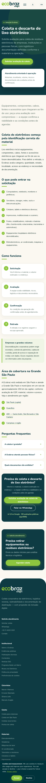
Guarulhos (10, 408)
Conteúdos (6, 658)
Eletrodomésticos (8, 738)
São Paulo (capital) (13, 402)
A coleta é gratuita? (13, 444)
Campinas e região (13, 423)
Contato (4, 634)
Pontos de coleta (8, 724)
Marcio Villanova (8, 689)
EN (42, 4)
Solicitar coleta (7, 623)
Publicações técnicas (9, 655)
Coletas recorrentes (9, 721)
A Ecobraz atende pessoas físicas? (20, 454)
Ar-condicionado (8, 749)
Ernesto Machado (8, 693)
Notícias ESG (6, 662)
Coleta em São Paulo (9, 717)
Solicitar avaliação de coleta (17, 61)
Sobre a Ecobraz (8, 648)
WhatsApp (5, 627)
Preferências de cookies (10, 675)
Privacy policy (12, 771)
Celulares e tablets (8, 756)
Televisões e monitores (10, 752)
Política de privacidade (10, 672)
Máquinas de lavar (8, 745)
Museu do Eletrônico (9, 669)
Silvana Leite (6, 696)
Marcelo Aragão (7, 700)
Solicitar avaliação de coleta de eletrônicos (23, 500)
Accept (17, 778)
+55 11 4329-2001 (8, 630)
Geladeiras (5, 742)
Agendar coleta (23, 562)
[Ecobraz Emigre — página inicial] (10, 5)
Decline (29, 778)
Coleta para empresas (10, 714)
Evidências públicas (9, 651)
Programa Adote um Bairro (11, 665)
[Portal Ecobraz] (32, 5)
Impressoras (6, 759)
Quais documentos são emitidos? (19, 465)
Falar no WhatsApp (23, 507)
